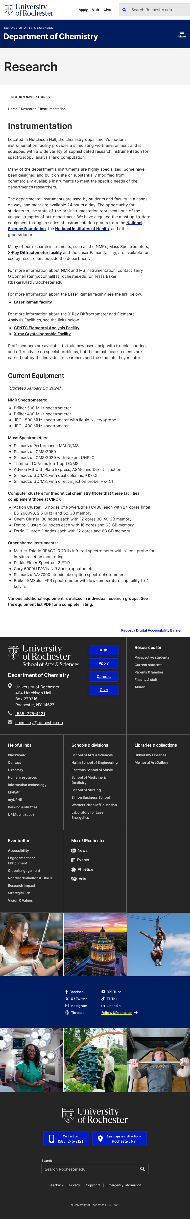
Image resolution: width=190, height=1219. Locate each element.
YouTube (114, 991)
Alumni (140, 687)
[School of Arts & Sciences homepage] (43, 655)
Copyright (93, 1185)
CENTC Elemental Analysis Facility (46, 328)
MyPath (14, 792)
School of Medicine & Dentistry (88, 780)
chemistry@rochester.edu (39, 722)
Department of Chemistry (50, 37)
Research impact (21, 885)
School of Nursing (86, 790)
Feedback (56, 1185)
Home (12, 108)
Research (28, 108)
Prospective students (152, 657)
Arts (82, 878)
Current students (149, 664)
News (82, 850)
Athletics (85, 869)
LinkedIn (114, 1005)
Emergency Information (124, 1185)
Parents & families (149, 672)
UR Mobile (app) (21, 814)
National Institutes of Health (82, 228)
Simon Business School (90, 797)
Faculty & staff (146, 679)
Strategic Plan (19, 892)
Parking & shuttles (22, 807)
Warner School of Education (94, 804)
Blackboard (17, 755)
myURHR (15, 799)
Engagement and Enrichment (22, 860)
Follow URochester (116, 1012)
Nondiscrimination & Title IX (30, 878)
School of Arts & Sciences (28, 28)
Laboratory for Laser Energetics (88, 815)
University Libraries (150, 755)
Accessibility (18, 850)
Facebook (78, 991)
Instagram (79, 1005)
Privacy (74, 1185)
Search (47, 1160)
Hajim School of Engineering (94, 762)
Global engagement (24, 870)
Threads (78, 1012)
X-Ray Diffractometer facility (35, 252)
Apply (83, 9)
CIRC (53, 499)
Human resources (22, 777)
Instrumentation (53, 108)
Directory (15, 769)
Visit (95, 9)
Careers (104, 676)
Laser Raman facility (33, 302)
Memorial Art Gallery (151, 762)
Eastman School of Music (92, 769)
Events (83, 859)
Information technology (27, 784)
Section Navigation (28, 97)
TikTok (112, 998)
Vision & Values (20, 900)
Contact (14, 762)
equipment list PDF (33, 604)
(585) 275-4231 (30, 713)
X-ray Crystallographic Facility (42, 333)
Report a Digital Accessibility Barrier (151, 630)
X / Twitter (79, 998)
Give (107, 9)
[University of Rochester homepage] (28, 10)
